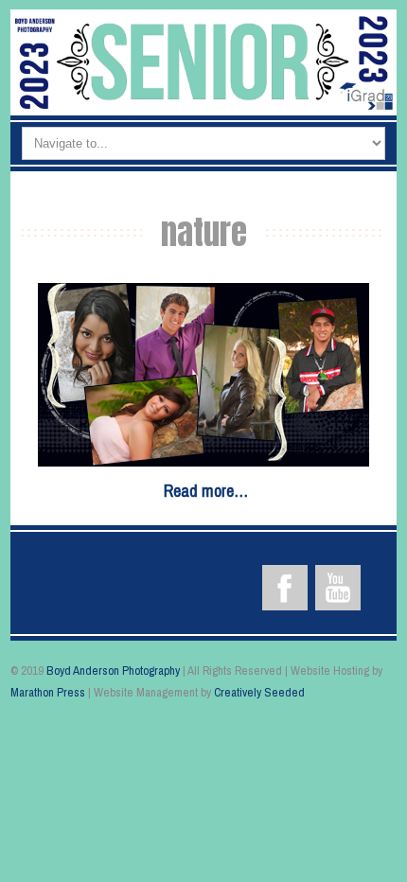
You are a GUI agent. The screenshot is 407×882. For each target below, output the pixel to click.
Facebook (285, 587)
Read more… (206, 491)
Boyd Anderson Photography (113, 670)
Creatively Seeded (259, 692)
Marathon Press (47, 692)
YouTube (338, 587)
